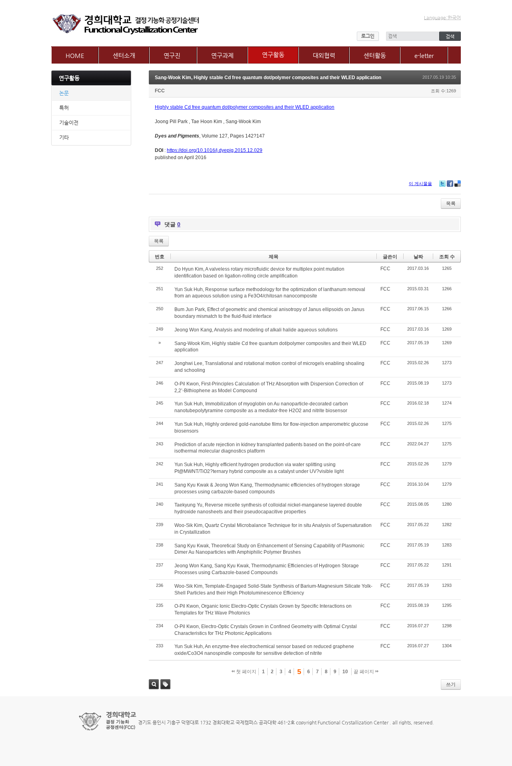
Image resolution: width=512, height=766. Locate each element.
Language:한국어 (442, 17)
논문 (64, 93)
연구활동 (273, 54)
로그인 (367, 36)
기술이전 (68, 123)
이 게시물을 (420, 183)
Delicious (457, 183)
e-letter (424, 55)
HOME (75, 55)
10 (345, 671)
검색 (154, 684)
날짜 (418, 256)
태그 (165, 684)
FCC (160, 91)
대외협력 (324, 55)
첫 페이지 (245, 671)
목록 (451, 203)
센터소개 (124, 55)
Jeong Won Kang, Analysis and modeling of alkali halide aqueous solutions (256, 330)
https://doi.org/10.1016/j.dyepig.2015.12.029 (214, 150)
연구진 (172, 55)
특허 (64, 108)
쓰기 (451, 684)
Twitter (442, 183)
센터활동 (375, 55)
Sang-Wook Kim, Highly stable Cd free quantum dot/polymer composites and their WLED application (268, 77)
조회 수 (447, 256)
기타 (64, 137)
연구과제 (222, 55)
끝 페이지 (364, 671)
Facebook (450, 183)
